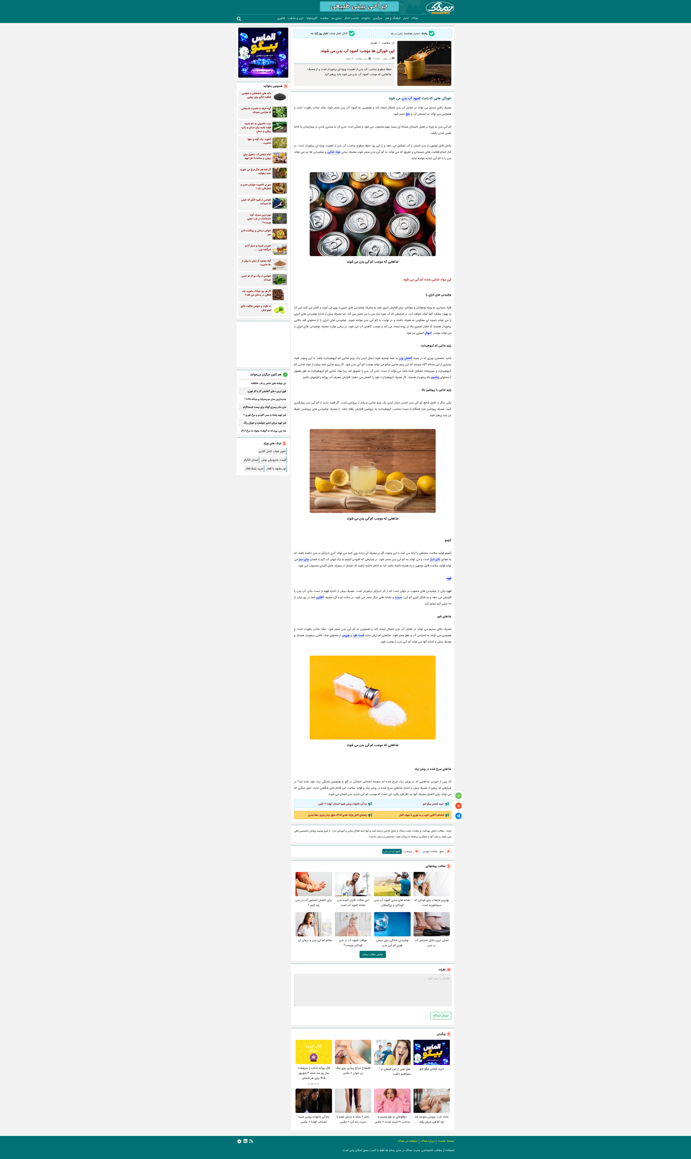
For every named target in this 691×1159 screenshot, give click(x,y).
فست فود (358, 635)
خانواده (366, 18)
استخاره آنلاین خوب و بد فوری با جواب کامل (421, 815)
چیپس (346, 635)
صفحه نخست (446, 1141)
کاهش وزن (405, 358)
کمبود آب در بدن (392, 851)
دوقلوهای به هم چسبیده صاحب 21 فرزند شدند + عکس (392, 1119)
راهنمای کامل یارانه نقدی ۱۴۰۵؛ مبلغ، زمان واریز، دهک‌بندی (337, 815)
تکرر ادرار (435, 559)
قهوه (448, 578)
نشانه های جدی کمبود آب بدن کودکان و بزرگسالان (392, 902)
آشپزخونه (311, 18)
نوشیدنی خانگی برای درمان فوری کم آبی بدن (392, 943)
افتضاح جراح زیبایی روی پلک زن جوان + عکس (353, 1070)
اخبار (405, 18)
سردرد (398, 597)
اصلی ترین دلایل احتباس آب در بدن (432, 943)
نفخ (408, 114)
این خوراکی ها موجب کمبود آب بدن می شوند (357, 51)
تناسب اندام (352, 18)
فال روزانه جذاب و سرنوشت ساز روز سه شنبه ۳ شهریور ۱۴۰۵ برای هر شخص (313, 1073)
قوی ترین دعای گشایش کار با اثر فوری (267, 391)
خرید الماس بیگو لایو (433, 804)
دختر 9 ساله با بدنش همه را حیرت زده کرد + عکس (353, 1119)
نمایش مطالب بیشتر (372, 954)
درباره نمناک (428, 1141)
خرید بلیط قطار (254, 468)
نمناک (414, 18)
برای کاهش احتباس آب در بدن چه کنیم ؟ (314, 902)
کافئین (320, 597)
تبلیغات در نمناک (407, 1141)
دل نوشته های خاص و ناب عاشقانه (268, 383)
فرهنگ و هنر (392, 18)
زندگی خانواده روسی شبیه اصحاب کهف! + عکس (342, 804)
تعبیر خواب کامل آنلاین (272, 451)
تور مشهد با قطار (276, 468)
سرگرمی (377, 18)
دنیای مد (336, 18)
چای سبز (304, 559)
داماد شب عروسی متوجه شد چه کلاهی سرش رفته (432, 1119)
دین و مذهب (296, 18)
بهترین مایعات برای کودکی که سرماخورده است (431, 902)
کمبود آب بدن (411, 98)
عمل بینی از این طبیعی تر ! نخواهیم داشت (395, 1071)
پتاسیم (435, 377)
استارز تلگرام (251, 460)
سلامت (324, 18)
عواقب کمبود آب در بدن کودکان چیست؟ (353, 943)
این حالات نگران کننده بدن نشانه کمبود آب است (353, 902)
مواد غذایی (333, 152)
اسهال (428, 333)
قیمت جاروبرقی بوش (273, 460)
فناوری (281, 18)
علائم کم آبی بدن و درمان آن (315, 940)
